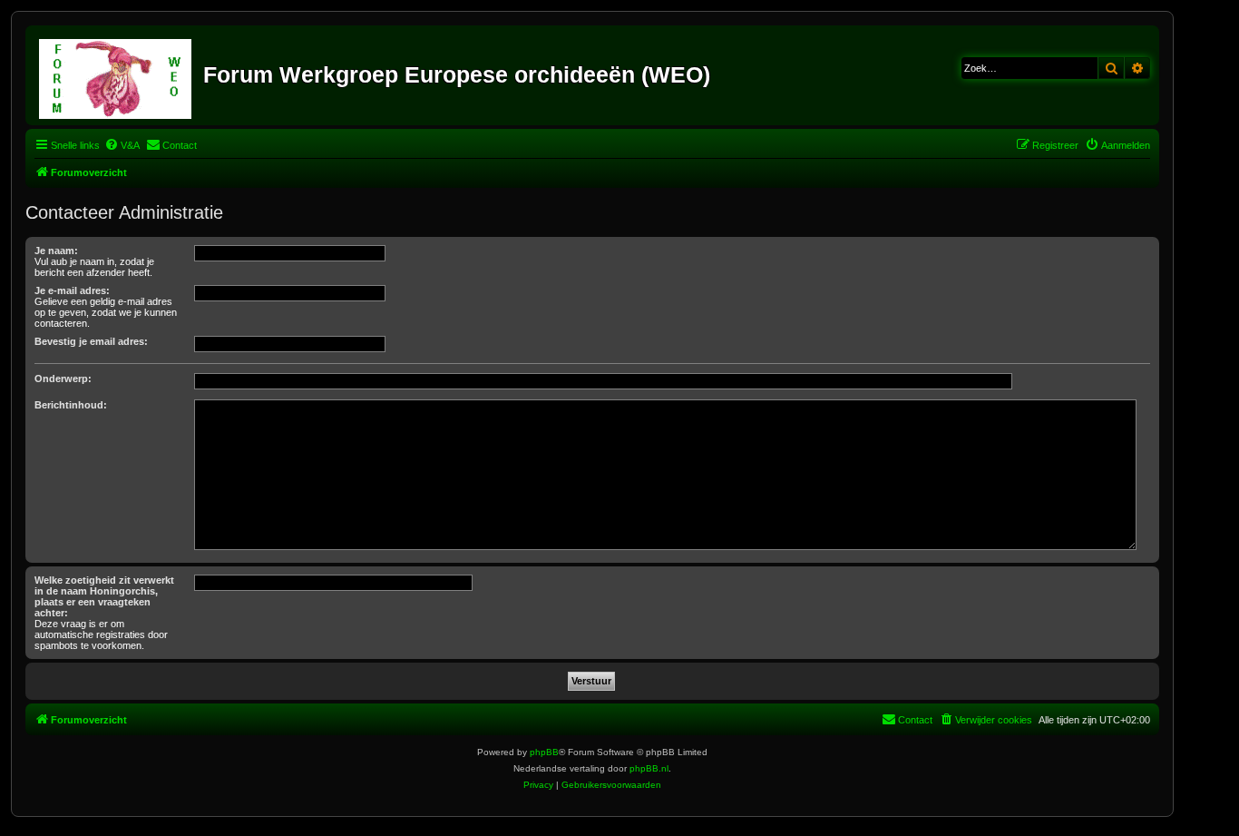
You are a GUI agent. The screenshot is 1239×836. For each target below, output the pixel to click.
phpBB (544, 752)
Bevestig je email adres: (91, 341)
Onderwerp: (63, 378)
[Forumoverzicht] (116, 75)
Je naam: (56, 250)
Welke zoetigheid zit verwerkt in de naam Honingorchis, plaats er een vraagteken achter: (104, 596)
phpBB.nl (648, 768)
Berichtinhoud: (70, 404)
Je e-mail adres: (72, 290)
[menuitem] (122, 145)
